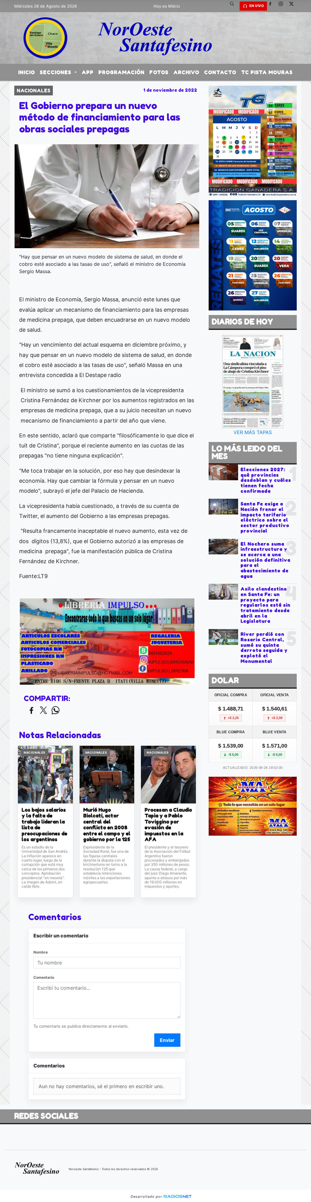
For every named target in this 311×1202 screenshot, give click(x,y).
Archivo (186, 72)
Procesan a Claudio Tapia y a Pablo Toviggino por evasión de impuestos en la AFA (168, 825)
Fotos (159, 72)
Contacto (220, 72)
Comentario (43, 977)
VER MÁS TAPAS (253, 432)
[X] (294, 6)
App (88, 72)
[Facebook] (272, 6)
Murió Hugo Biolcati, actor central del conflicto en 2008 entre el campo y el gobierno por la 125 (106, 825)
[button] (234, 6)
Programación (121, 72)
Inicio (26, 72)
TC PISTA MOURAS (267, 72)
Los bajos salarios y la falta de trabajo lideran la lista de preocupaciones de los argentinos (44, 825)
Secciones (56, 72)
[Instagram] (283, 6)
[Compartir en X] (43, 711)
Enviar (167, 1040)
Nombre (40, 952)
